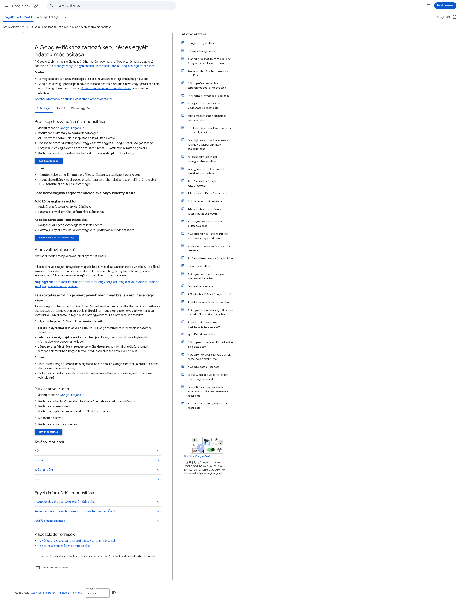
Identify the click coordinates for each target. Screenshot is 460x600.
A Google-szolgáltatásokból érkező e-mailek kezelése (210, 344)
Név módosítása (48, 431)
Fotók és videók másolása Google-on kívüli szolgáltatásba (210, 130)
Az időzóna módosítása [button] (49, 521)
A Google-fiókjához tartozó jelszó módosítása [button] (65, 502)
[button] (6, 5)
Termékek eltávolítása (200, 286)
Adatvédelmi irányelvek (43, 592)
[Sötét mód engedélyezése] (114, 592)
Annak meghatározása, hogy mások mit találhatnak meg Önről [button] (74, 511)
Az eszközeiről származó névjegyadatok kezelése (202, 159)
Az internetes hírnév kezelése (205, 201)
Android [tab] (61, 108)
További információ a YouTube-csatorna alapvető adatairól (73, 99)
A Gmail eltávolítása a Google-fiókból (210, 294)
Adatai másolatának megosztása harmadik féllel (207, 118)
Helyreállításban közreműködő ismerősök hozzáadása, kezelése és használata (209, 391)
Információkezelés (193, 34)
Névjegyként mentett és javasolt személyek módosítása (206, 171)
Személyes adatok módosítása (57, 237)
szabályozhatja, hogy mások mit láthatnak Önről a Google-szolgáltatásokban (104, 66)
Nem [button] (37, 479)
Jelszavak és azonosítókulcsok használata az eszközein (206, 211)
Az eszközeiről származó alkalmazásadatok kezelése (204, 324)
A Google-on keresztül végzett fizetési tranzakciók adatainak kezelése (210, 312)
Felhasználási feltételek (69, 592)
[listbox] (98, 593)
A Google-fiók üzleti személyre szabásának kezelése (206, 276)
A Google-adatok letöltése (203, 367)
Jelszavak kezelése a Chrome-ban (207, 193)
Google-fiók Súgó (25, 6)
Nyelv (92, 588)
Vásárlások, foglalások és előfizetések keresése (210, 248)
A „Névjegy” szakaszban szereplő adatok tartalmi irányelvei (76, 541)
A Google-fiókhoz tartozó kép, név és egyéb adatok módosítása (209, 61)
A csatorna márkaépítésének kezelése (106, 88)
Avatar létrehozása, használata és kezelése (208, 73)
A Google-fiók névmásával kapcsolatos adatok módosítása (207, 85)
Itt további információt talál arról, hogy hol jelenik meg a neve (94, 282)
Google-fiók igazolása (201, 43)
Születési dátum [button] (44, 470)
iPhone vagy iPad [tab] (81, 108)
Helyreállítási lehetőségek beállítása (208, 95)
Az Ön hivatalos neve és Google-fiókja (210, 258)
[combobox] (116, 6)
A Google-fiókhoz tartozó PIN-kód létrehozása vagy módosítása (208, 236)
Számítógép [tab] (44, 108)
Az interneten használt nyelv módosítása (64, 546)
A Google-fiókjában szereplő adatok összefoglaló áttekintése (209, 357)
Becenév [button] (40, 460)
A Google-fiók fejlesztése (52, 17)
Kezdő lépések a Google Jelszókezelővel (202, 183)
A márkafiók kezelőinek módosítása (208, 302)
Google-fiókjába (70, 128)
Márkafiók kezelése (199, 266)
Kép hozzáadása (48, 160)
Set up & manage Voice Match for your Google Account (208, 377)
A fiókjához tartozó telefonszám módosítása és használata (207, 106)
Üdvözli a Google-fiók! (197, 456)
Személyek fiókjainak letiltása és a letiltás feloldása (207, 224)
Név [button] (37, 451)
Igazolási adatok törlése (202, 334)
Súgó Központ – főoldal (18, 17)
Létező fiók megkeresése (202, 51)
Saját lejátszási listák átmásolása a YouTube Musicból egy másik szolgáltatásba (208, 145)
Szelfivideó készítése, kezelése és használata (207, 406)
